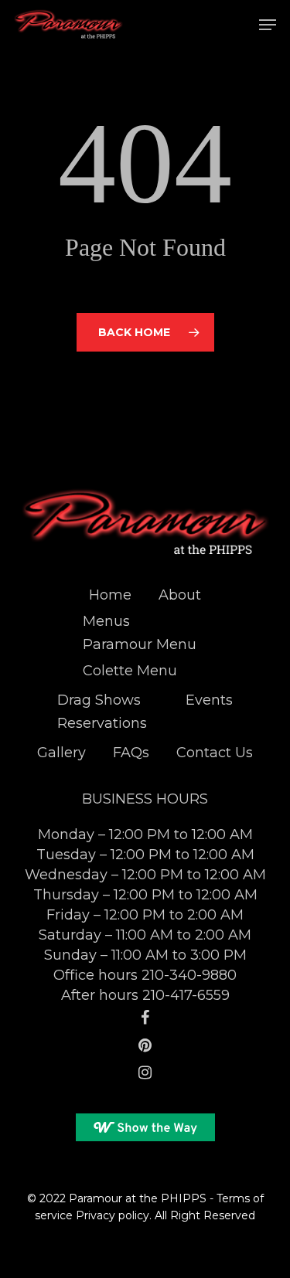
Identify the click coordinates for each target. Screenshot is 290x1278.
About (180, 594)
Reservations (102, 723)
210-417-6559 (186, 995)
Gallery (61, 752)
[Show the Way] (145, 1129)
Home (110, 594)
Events (209, 700)
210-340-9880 (189, 975)
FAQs (131, 752)
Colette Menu (130, 670)
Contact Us (214, 752)
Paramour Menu (139, 644)
